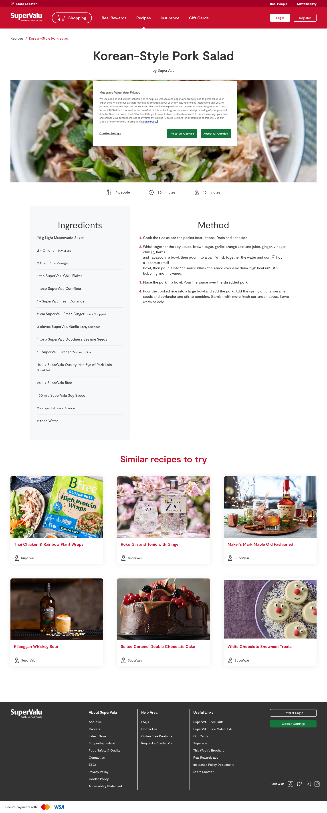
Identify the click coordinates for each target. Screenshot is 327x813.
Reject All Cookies (182, 133)
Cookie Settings (293, 723)
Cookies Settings (110, 133)
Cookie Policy (149, 121)
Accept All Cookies (216, 133)
